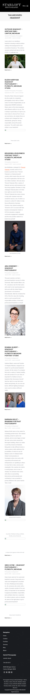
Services (5, 644)
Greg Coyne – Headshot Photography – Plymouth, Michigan (15, 567)
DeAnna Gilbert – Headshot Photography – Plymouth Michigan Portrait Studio (13, 351)
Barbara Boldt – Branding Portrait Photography (13, 421)
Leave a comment (16, 38)
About (4, 650)
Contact (5, 638)
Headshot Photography (10, 36)
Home (4, 635)
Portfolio (5, 641)
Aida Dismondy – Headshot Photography (11, 268)
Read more (7, 70)
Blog (4, 647)
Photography (19, 36)
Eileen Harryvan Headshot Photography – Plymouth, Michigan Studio (13, 84)
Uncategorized (14, 162)
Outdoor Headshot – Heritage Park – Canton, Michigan (13, 31)
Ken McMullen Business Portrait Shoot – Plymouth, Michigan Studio (15, 156)
